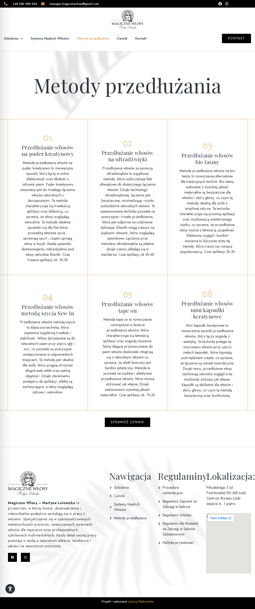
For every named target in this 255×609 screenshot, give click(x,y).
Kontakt (141, 38)
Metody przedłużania (93, 38)
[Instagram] (25, 557)
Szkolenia (11, 38)
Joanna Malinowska (140, 601)
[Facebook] (12, 557)
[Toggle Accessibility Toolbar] (10, 589)
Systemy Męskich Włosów (50, 38)
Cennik (122, 38)
